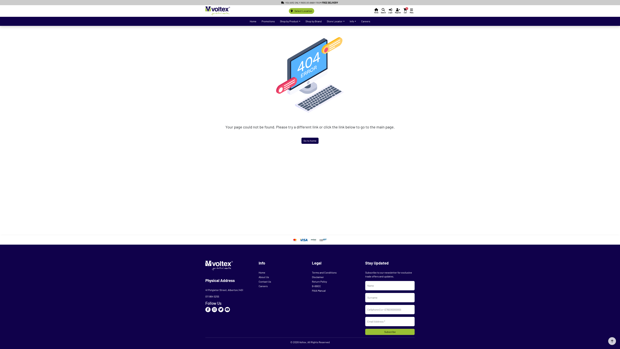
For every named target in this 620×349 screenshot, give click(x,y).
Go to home (310, 140)
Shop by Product (289, 21)
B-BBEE (316, 286)
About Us (264, 277)
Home (253, 21)
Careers (365, 21)
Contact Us (265, 281)
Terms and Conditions (324, 272)
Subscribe (390, 331)
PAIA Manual (319, 290)
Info (352, 21)
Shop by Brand (313, 21)
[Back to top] (612, 341)
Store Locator (334, 21)
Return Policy (319, 281)
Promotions (268, 21)
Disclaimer (318, 277)
